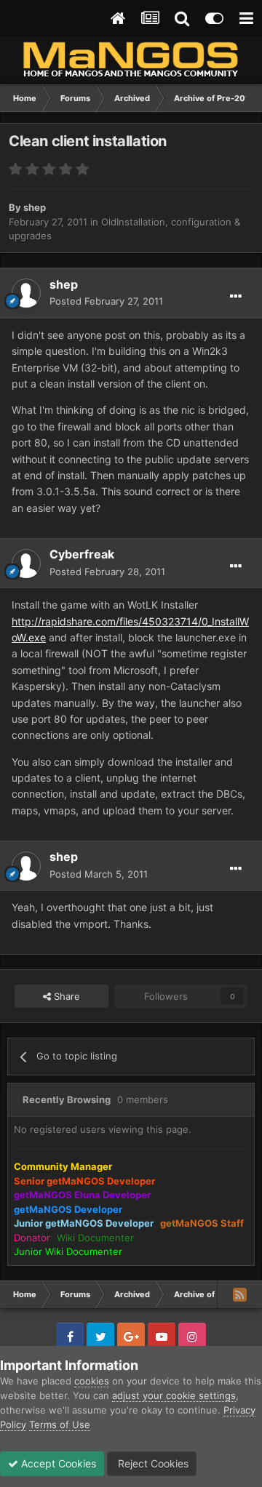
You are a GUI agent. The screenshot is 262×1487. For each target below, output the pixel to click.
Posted (106, 301)
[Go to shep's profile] (26, 293)
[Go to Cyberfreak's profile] (26, 563)
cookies (91, 1381)
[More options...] (235, 296)
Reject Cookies (151, 1463)
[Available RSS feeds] (239, 1294)
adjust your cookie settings (174, 1395)
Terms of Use (59, 1424)
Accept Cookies (57, 1463)
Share (65, 996)
